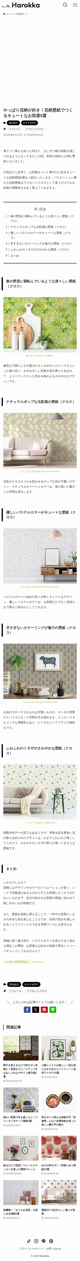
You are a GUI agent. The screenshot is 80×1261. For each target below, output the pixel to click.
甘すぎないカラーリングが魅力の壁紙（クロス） (42, 243)
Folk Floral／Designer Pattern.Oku (40, 702)
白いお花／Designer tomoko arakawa (40, 586)
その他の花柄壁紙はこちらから (23, 961)
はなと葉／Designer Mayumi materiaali (40, 471)
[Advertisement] (40, 59)
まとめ (14, 255)
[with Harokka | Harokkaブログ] (21, 5)
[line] (44, 1241)
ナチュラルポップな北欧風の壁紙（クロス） (39, 226)
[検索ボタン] (65, 5)
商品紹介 (13, 123)
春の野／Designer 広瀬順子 (40, 355)
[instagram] (36, 1241)
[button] (27, 1010)
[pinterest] (51, 1241)
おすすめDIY (29, 123)
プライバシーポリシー (31, 1248)
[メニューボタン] (75, 5)
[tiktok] (29, 1241)
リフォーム (14, 129)
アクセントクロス (34, 129)
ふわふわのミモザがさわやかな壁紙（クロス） (40, 249)
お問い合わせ (53, 1248)
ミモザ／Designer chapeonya (40, 822)
